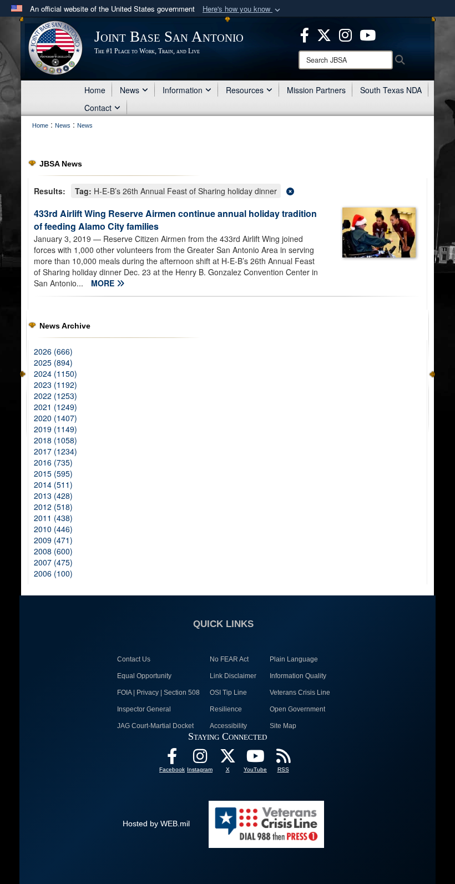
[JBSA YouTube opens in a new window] (368, 33)
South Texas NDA (391, 89)
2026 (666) (53, 351)
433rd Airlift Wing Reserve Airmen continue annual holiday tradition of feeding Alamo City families (175, 220)
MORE (104, 283)
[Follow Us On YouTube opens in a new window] (255, 759)
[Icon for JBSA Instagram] (200, 759)
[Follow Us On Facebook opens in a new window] (172, 759)
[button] (242, 9)
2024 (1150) (55, 373)
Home (94, 89)
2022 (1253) (55, 395)
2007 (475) (53, 562)
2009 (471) (53, 539)
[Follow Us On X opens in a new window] (227, 759)
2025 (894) (53, 362)
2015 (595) (53, 473)
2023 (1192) (55, 384)
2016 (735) (53, 462)
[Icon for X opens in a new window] (324, 33)
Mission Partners (316, 89)
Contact (98, 107)
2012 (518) (53, 506)
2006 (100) (53, 573)
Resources (245, 89)
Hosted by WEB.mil (156, 823)
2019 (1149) (55, 429)
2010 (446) (53, 528)
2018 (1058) (55, 440)
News (129, 89)
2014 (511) (53, 484)
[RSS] (283, 759)
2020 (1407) (55, 417)
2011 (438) (53, 517)
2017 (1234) (55, 451)
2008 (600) (53, 551)
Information (183, 89)
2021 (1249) (55, 406)
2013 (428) (53, 495)
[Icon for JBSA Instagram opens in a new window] (345, 33)
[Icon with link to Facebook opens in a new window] (304, 33)
